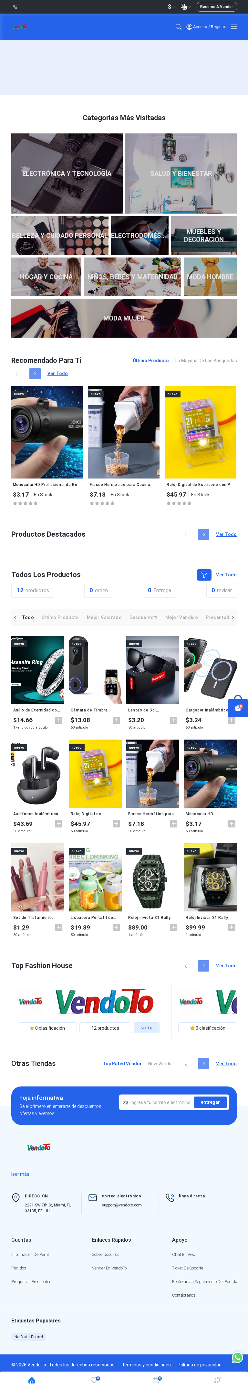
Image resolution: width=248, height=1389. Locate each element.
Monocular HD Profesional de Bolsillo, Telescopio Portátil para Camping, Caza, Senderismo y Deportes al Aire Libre (47, 484)
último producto (60, 617)
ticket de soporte (187, 1268)
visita (146, 1028)
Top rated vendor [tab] (122, 1063)
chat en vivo (183, 1254)
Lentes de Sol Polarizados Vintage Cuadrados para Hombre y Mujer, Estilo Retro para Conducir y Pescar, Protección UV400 (152, 710)
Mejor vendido (181, 617)
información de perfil (30, 1254)
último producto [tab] (151, 360)
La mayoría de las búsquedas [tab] (206, 360)
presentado (219, 617)
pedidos (18, 1268)
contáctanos (183, 1295)
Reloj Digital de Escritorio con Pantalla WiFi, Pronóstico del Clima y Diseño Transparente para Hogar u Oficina (200, 484)
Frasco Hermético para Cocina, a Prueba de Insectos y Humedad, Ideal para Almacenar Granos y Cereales (124, 484)
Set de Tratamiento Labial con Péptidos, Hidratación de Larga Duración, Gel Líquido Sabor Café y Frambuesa (37, 917)
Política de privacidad (200, 1364)
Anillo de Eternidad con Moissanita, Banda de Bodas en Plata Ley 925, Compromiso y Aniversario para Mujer (37, 710)
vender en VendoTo (109, 1268)
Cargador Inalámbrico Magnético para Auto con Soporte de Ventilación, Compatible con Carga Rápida (210, 710)
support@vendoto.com (122, 1205)
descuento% (143, 617)
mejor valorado (104, 617)
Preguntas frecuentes (31, 1281)
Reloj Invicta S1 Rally (207, 917)
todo (28, 617)
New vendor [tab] (160, 1063)
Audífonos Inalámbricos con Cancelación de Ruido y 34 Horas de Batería (37, 814)
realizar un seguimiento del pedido (204, 1281)
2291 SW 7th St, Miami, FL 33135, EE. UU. (48, 1208)
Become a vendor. (216, 7)
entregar (210, 1102)
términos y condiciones (146, 1364)
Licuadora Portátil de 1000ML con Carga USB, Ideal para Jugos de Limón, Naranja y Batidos (94, 917)
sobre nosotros (105, 1254)
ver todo (57, 373)
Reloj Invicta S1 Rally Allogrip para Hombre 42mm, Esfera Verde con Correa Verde (149, 917)
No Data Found (29, 1337)
